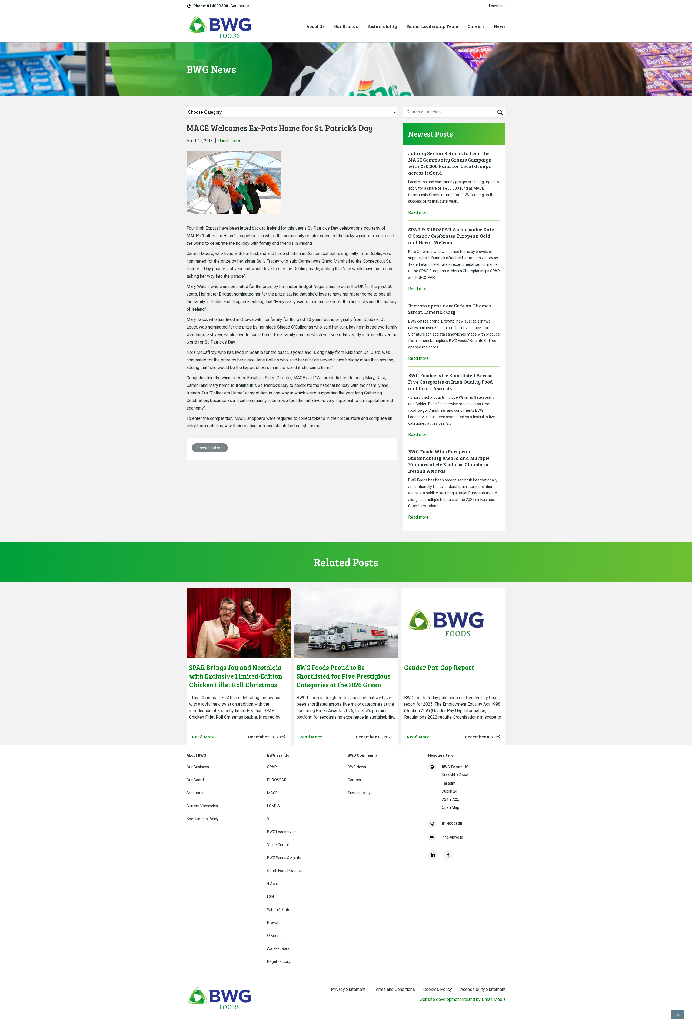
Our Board (195, 780)
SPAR (272, 767)
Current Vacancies (202, 806)
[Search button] (499, 112)
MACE (272, 793)
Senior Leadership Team (432, 26)
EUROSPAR (277, 780)
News (499, 26)
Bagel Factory (278, 961)
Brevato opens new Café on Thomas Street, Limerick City (449, 308)
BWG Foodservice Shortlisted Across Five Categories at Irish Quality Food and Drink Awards (450, 381)
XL (269, 819)
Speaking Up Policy (203, 819)
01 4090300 (452, 824)
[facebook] (448, 855)
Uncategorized (231, 141)
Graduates (195, 793)
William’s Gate (278, 909)
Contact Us (240, 6)
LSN (270, 896)
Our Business (198, 767)
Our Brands (346, 26)
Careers (476, 26)
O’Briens (274, 935)
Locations (497, 6)
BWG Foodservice (282, 832)
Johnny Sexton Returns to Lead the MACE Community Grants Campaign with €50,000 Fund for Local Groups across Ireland (450, 163)
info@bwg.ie (452, 837)
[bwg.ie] (220, 38)
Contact (354, 780)
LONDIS (273, 806)
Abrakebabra (278, 948)
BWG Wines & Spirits (284, 858)
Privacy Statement (348, 989)
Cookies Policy (437, 989)
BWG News (357, 767)
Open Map (450, 807)
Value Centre (278, 845)
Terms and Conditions (394, 989)
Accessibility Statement (482, 989)
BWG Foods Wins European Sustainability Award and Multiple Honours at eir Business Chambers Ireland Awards (449, 461)
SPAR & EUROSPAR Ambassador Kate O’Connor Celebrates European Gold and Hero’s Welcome (451, 236)
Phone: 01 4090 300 (210, 6)
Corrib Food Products (285, 871)
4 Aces (273, 883)
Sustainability (382, 26)
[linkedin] (433, 855)
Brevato (274, 922)
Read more (418, 212)
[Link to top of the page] (677, 1014)
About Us (315, 26)
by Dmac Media (462, 999)
